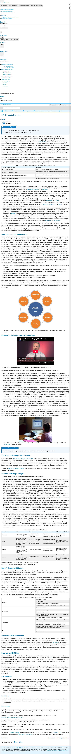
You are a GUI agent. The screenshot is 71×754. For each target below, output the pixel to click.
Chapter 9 (45, 204)
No (21, 742)
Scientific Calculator (7, 74)
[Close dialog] (1, 98)
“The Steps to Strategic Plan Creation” (23, 458)
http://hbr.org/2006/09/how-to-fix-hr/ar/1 (12, 717)
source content (29, 734)
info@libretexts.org (26, 752)
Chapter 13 (57, 220)
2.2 (52, 657)
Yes (16, 742)
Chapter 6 (45, 189)
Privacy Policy (50, 750)
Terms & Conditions (57, 750)
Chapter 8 (56, 642)
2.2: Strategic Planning (14, 732)
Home (7, 111)
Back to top (3, 737)
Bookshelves (17, 111)
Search (3, 108)
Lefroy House (7, 444)
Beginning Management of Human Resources (46, 111)
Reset (2, 37)
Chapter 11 (61, 204)
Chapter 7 (57, 200)
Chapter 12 (42, 142)
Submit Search (4, 28)
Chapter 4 (30, 189)
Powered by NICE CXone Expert (21, 747)
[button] (5, 84)
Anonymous (21, 734)
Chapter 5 (36, 189)
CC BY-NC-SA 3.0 (58, 732)
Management (28, 111)
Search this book (3, 23)
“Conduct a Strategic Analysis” (16, 468)
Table (60, 497)
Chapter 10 (52, 204)
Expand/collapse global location (69, 111)
